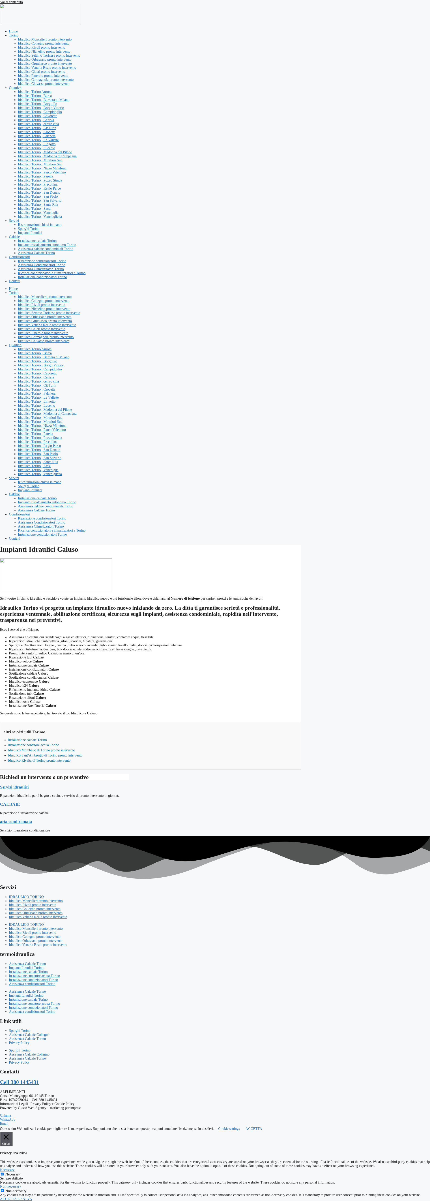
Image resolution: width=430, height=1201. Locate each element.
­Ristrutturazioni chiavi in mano (39, 225)
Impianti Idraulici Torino (26, 968)
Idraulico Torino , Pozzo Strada (40, 180)
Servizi (14, 220)
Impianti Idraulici (30, 233)
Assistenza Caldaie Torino (36, 253)
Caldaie (14, 237)
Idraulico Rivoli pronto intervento (41, 47)
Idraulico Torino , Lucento (36, 148)
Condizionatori (19, 257)
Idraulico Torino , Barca (35, 96)
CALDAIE (10, 804)
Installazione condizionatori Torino (42, 277)
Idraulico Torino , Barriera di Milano (43, 100)
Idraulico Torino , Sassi (34, 208)
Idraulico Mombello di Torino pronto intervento (41, 750)
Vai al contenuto (11, 2)
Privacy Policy (19, 1043)
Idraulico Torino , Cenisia (36, 120)
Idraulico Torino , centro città (38, 124)
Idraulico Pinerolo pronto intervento (43, 75)
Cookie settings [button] (229, 1128)
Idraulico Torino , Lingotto (37, 144)
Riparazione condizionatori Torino (42, 261)
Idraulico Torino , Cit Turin (37, 128)
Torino (13, 35)
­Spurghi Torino (28, 229)
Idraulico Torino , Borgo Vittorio (41, 108)
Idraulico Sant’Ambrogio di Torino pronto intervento (45, 755)
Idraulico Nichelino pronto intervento (44, 51)
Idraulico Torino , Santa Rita (38, 204)
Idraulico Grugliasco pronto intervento (45, 63)
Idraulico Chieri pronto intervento (41, 71)
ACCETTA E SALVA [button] (16, 1199)
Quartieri (15, 88)
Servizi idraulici (14, 787)
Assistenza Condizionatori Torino (41, 265)
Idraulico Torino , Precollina (38, 184)
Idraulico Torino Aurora (35, 92)
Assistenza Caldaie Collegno (29, 1034)
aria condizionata (16, 821)
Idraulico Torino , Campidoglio (40, 112)
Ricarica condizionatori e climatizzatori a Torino (52, 273)
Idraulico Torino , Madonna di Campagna (47, 156)
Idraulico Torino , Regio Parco (39, 188)
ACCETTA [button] (253, 1128)
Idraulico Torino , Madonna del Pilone (45, 152)
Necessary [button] (7, 1170)
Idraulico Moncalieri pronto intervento (45, 39)
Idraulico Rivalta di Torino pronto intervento (39, 760)
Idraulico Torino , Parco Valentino (42, 172)
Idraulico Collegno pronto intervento (43, 43)
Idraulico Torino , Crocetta (36, 132)
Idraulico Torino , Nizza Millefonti (42, 168)
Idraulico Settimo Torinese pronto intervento (49, 55)
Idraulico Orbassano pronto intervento (44, 59)
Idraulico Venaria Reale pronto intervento (47, 67)
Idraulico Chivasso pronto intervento (43, 83)
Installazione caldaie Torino (37, 241)
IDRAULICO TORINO (26, 897)
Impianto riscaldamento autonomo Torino (47, 245)
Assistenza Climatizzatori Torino (41, 269)
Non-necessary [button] (10, 1186)
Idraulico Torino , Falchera (37, 136)
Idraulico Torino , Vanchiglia (38, 212)
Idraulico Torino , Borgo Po (37, 104)
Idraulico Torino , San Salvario (39, 200)
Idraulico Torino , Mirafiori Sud (40, 160)
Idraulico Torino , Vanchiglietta (40, 216)
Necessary (12, 1174)
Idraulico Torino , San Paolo (38, 196)
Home (13, 31)
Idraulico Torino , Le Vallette (38, 140)
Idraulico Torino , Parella (35, 176)
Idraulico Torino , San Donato (39, 192)
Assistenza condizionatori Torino (32, 984)
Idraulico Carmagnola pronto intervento (46, 79)
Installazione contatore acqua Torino (33, 745)
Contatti (14, 281)
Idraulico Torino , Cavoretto (37, 116)
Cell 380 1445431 (19, 1082)
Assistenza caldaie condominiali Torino (45, 249)
